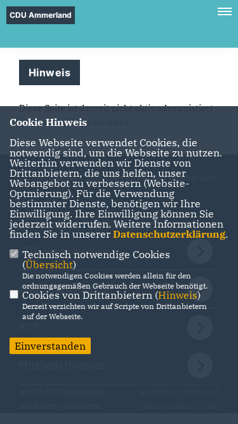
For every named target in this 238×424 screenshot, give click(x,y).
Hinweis (177, 295)
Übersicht (49, 264)
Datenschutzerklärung (169, 234)
